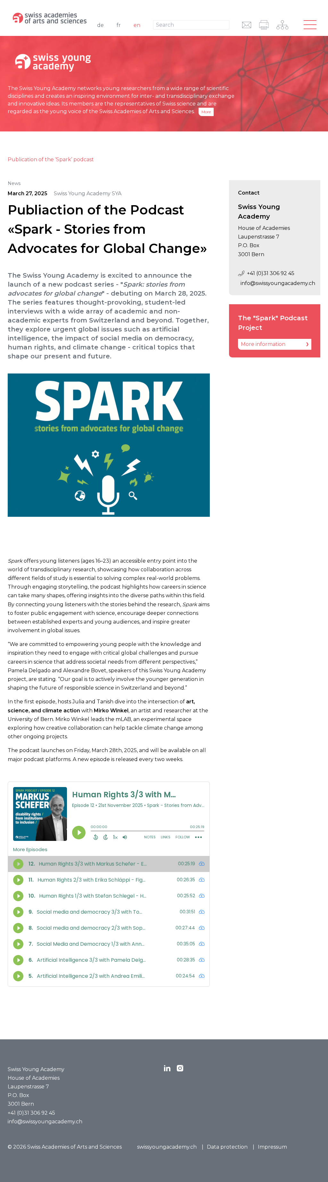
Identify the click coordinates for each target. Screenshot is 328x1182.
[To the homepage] (51, 18)
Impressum (272, 1147)
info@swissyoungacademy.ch (276, 283)
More (206, 111)
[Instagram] (180, 1068)
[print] (264, 24)
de (100, 25)
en (137, 25)
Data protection (227, 1147)
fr (119, 25)
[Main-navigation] (310, 24)
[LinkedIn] (167, 1068)
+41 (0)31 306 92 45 (270, 273)
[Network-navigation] (282, 24)
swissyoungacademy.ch (167, 1147)
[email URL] (246, 24)
